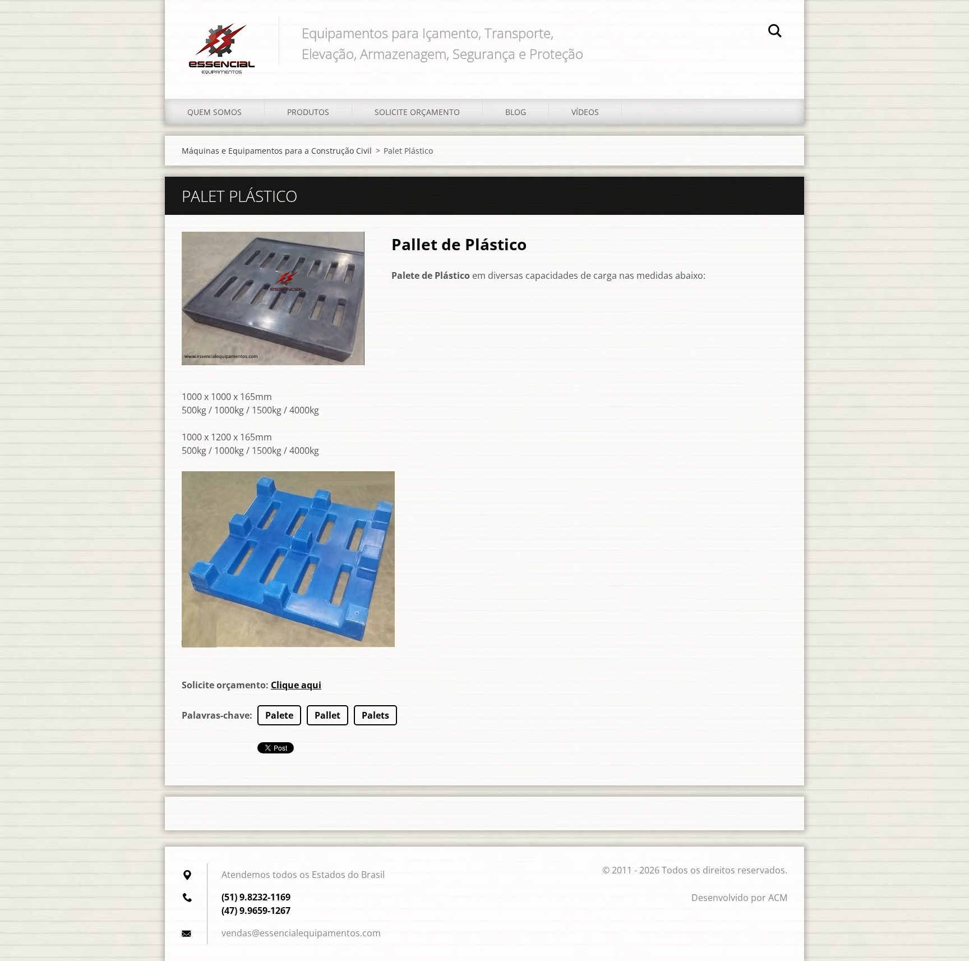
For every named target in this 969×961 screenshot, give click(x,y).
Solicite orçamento (417, 112)
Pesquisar (775, 32)
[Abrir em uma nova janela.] (273, 298)
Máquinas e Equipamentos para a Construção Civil (277, 150)
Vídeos (585, 112)
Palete (279, 715)
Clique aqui (296, 685)
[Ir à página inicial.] (222, 38)
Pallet (327, 715)
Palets (375, 715)
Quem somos (214, 112)
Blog (515, 112)
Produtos (308, 112)
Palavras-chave (216, 715)
